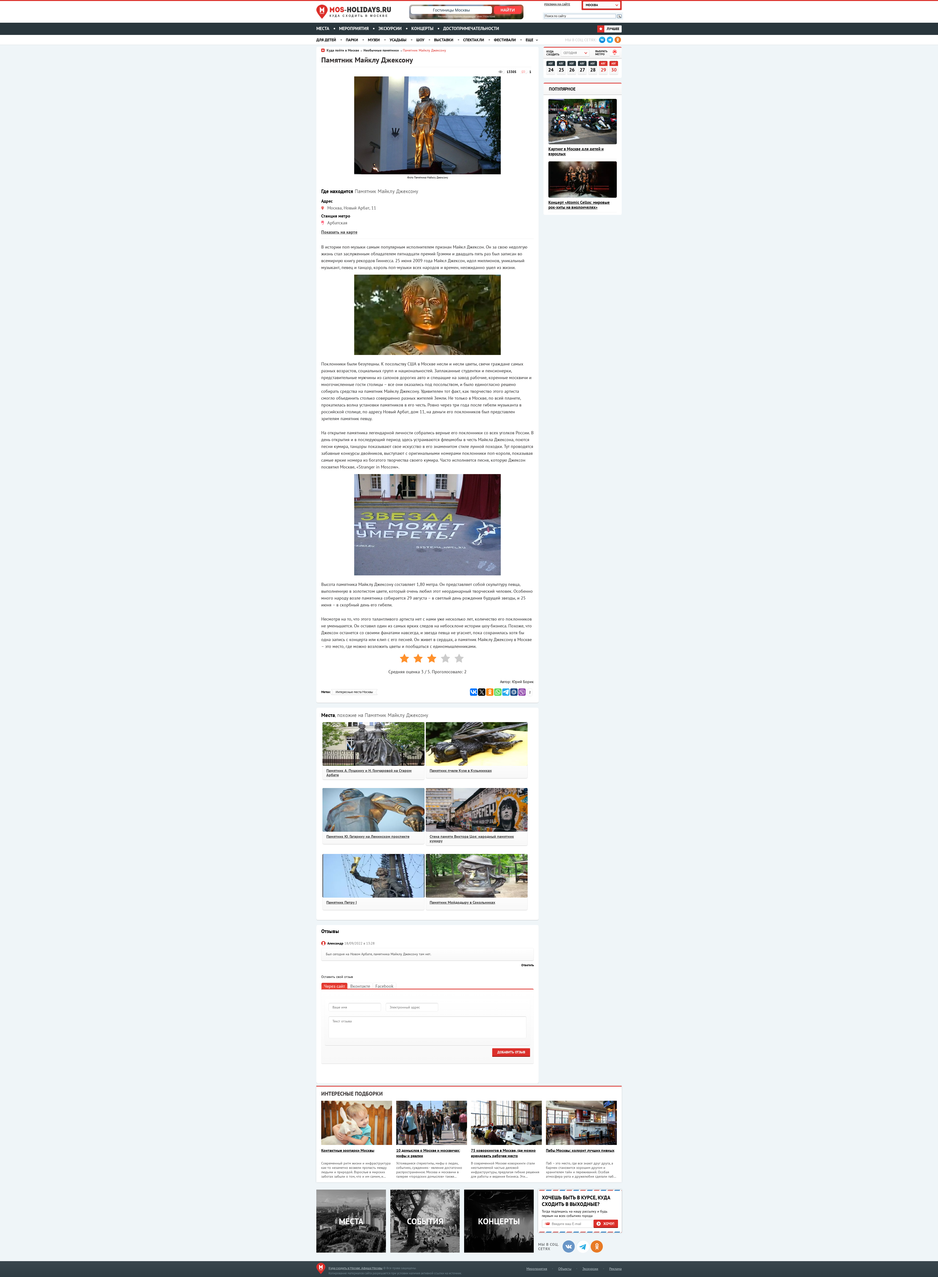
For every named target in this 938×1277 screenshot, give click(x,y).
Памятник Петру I (341, 902)
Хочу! (608, 1223)
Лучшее (612, 29)
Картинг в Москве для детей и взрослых (576, 151)
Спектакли (473, 39)
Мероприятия (354, 28)
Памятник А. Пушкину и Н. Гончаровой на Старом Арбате (369, 772)
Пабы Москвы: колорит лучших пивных (580, 1150)
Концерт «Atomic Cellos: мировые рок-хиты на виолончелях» (579, 205)
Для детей (326, 39)
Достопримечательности (471, 28)
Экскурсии (390, 28)
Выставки (443, 39)
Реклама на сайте (557, 4)
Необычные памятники (381, 50)
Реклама (615, 1269)
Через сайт (334, 986)
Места (322, 28)
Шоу (420, 39)
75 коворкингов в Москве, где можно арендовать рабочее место (503, 1153)
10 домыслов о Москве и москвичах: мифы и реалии (428, 1153)
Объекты (564, 1269)
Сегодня (570, 53)
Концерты (422, 28)
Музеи (374, 39)
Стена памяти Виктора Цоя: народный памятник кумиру (472, 838)
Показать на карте (339, 232)
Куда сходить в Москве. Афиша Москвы (356, 1268)
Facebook (384, 986)
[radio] (402, 659)
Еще (529, 39)
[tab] (334, 986)
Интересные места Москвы (354, 692)
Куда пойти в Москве (343, 50)
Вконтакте (360, 986)
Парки (352, 39)
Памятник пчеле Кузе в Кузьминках (461, 770)
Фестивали (505, 39)
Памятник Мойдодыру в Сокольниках (462, 902)
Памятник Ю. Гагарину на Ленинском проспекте (367, 836)
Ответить (527, 965)
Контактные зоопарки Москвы (347, 1150)
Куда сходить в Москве (359, 16)
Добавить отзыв (511, 1052)
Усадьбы (398, 39)
